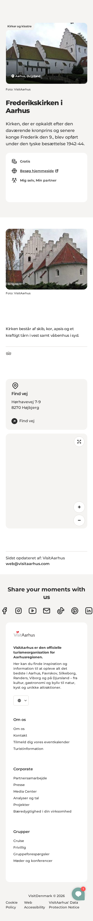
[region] (46, 481)
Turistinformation (28, 749)
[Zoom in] (79, 507)
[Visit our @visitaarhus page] (61, 611)
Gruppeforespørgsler (31, 854)
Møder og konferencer (32, 861)
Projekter (21, 805)
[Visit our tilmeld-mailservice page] (46, 611)
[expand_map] (79, 441)
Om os (19, 729)
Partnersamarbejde (30, 778)
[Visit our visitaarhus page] (4, 611)
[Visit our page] (18, 611)
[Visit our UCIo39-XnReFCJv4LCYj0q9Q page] (32, 611)
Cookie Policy (12, 904)
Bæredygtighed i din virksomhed (42, 811)
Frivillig (19, 847)
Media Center (25, 791)
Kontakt (20, 735)
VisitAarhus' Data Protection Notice (64, 904)
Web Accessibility (34, 904)
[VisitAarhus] (27, 634)
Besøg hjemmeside (37, 171)
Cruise (18, 841)
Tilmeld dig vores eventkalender (41, 742)
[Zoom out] (79, 520)
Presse (19, 785)
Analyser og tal (26, 798)
